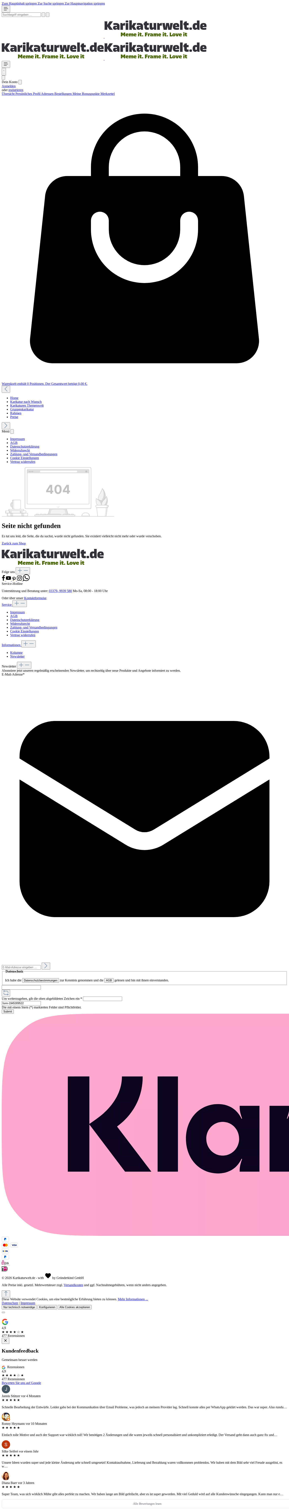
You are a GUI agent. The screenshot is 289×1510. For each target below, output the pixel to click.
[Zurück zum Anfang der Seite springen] (6, 1293)
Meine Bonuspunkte (86, 94)
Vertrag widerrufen (22, 462)
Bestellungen (63, 94)
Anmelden (9, 86)
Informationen (11, 645)
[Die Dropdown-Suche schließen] (47, 14)
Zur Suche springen (51, 3)
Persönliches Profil (28, 94)
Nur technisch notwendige (19, 1307)
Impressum (17, 439)
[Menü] (6, 8)
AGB (14, 443)
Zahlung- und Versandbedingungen (33, 454)
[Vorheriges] (6, 389)
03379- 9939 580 (60, 591)
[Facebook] (4, 580)
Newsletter (17, 656)
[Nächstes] (6, 425)
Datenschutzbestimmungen (40, 980)
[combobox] (21, 14)
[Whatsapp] (26, 580)
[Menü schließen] (20, 82)
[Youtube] (9, 580)
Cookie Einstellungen (24, 458)
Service (7, 604)
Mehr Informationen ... (133, 1299)
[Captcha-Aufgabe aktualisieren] (6, 993)
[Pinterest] (14, 580)
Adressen (47, 94)
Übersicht (8, 94)
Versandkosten (73, 1285)
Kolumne (16, 652)
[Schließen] (3, 1312)
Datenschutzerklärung (24, 446)
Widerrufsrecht (20, 450)
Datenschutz (10, 1303)
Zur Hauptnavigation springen (85, 3)
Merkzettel (107, 94)
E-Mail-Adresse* (13, 674)
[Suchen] (43, 14)
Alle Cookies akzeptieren (74, 1307)
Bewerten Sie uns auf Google (21, 1383)
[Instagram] (20, 580)
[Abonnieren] (46, 966)
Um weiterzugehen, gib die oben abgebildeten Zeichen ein (42, 998)
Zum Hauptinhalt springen (20, 3)
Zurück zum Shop (14, 543)
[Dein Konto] (3, 77)
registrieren (15, 90)
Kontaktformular (35, 598)
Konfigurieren (47, 1307)
